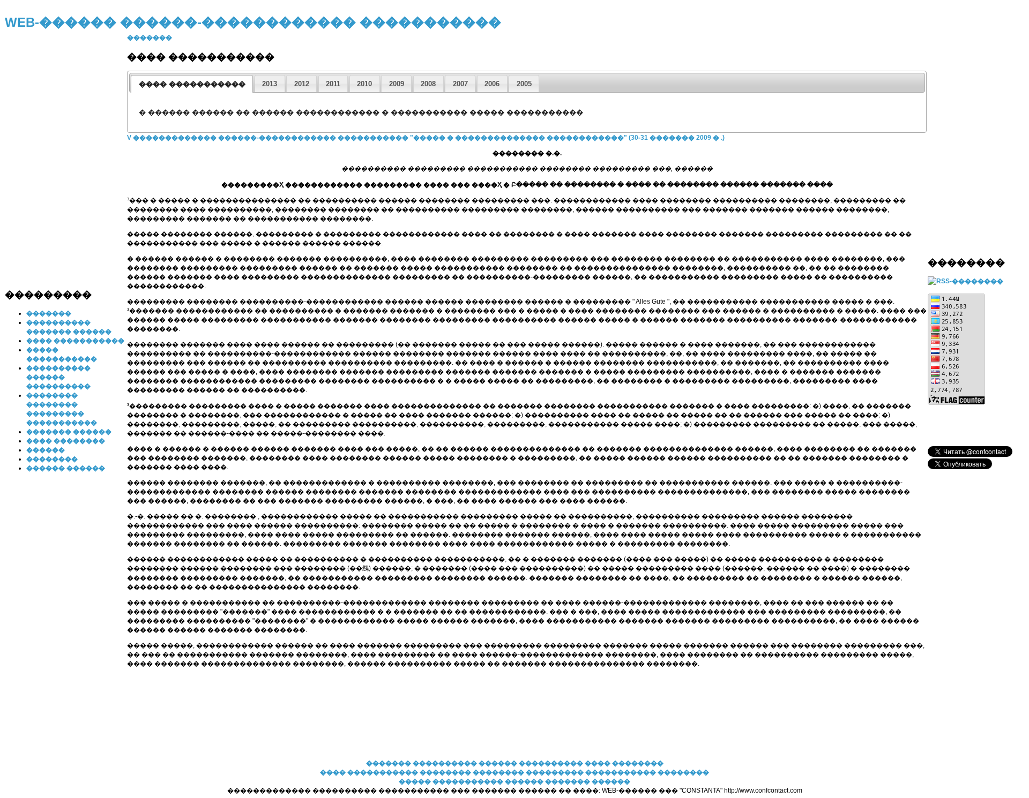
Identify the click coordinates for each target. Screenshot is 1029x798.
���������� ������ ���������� (58, 377)
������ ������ (65, 468)
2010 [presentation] (364, 84)
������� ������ (68, 431)
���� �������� (65, 441)
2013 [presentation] (269, 84)
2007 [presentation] (460, 84)
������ (45, 450)
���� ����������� (75, 340)
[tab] (192, 84)
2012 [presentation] (301, 84)
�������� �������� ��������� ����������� (539, 772)
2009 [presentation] (396, 84)
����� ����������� (451, 781)
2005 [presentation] (524, 84)
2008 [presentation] (428, 84)
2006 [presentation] (491, 84)
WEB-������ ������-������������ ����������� (253, 22)
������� (48, 313)
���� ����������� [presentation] (192, 84)
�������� (52, 459)
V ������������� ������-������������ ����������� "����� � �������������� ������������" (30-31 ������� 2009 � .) (426, 137)
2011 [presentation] (333, 84)
